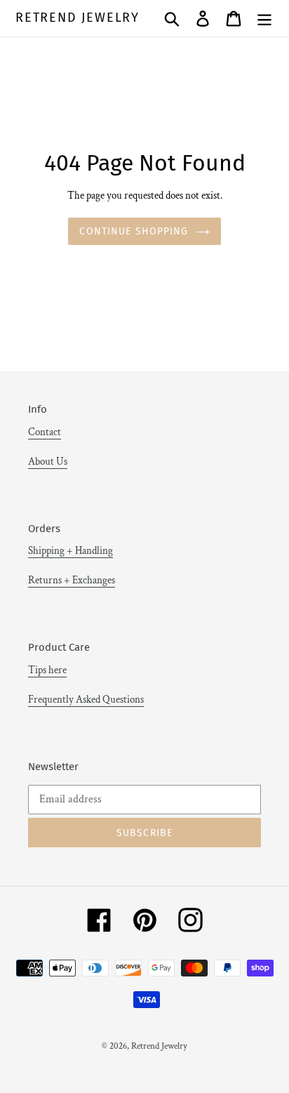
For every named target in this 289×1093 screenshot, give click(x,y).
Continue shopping (133, 231)
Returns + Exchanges (71, 580)
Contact (44, 432)
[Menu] (264, 18)
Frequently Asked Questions (86, 699)
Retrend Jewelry (77, 18)
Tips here (47, 670)
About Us (47, 461)
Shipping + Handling (70, 550)
